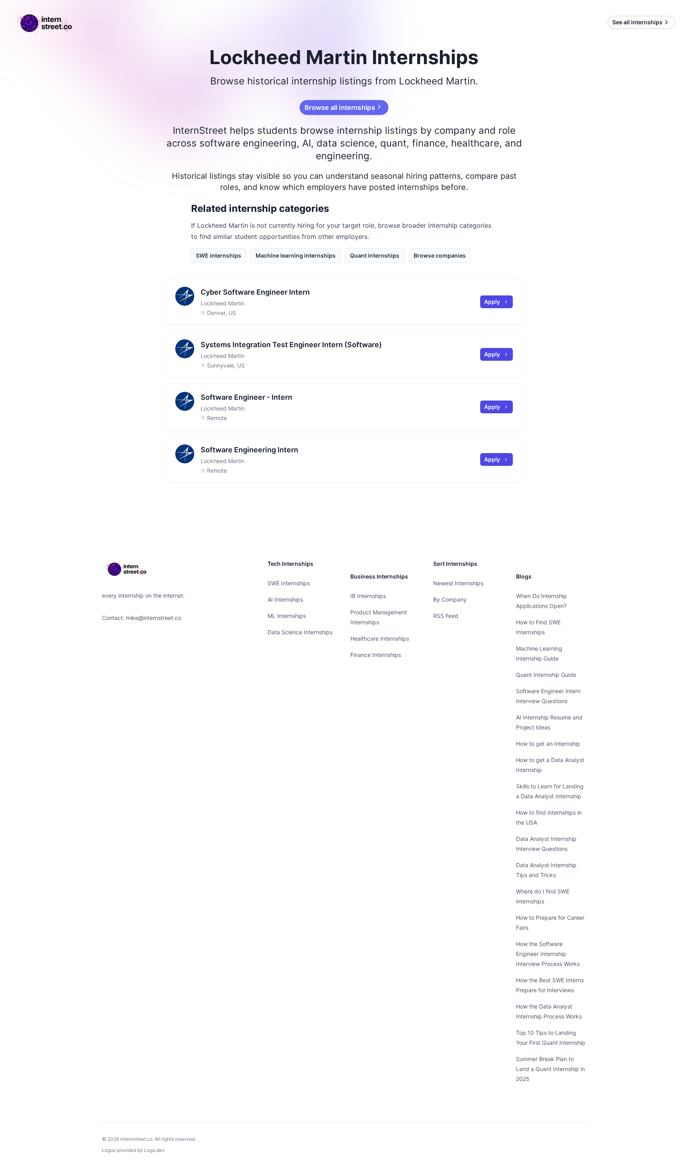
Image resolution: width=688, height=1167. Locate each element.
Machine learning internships (296, 255)
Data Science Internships (300, 632)
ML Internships (287, 615)
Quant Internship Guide (546, 674)
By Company (450, 599)
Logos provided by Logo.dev (133, 1150)
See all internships (637, 22)
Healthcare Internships (379, 638)
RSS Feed (445, 615)
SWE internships (218, 255)
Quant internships (374, 255)
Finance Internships (375, 654)
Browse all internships (339, 107)
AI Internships (285, 599)
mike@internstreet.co (153, 617)
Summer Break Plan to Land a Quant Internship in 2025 (550, 1069)
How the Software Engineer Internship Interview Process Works (548, 953)
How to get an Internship (548, 743)
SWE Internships (289, 583)
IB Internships (368, 595)
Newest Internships (458, 583)
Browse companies (440, 255)
